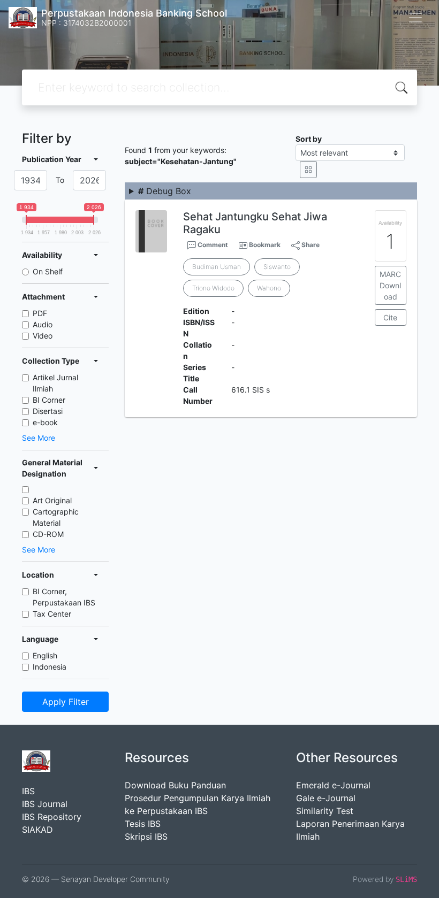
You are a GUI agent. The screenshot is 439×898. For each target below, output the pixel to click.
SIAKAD (37, 829)
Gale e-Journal (325, 798)
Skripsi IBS (146, 836)
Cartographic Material (56, 517)
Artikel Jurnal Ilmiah (55, 383)
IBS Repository (51, 816)
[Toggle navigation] (415, 17)
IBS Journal (44, 804)
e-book (45, 422)
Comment (212, 245)
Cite (390, 317)
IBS (28, 791)
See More (38, 437)
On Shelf (48, 271)
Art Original (52, 500)
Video (42, 335)
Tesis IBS (143, 823)
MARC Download (390, 285)
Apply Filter (65, 701)
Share (310, 245)
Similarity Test (324, 810)
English (45, 655)
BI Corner (49, 399)
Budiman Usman (216, 267)
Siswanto (277, 267)
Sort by (309, 138)
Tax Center (52, 613)
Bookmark (265, 245)
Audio (42, 324)
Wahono (269, 288)
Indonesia (49, 666)
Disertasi (48, 411)
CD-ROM (48, 534)
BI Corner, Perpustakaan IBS (64, 597)
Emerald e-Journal (333, 785)
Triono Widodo (213, 288)
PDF (40, 313)
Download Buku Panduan (175, 785)
